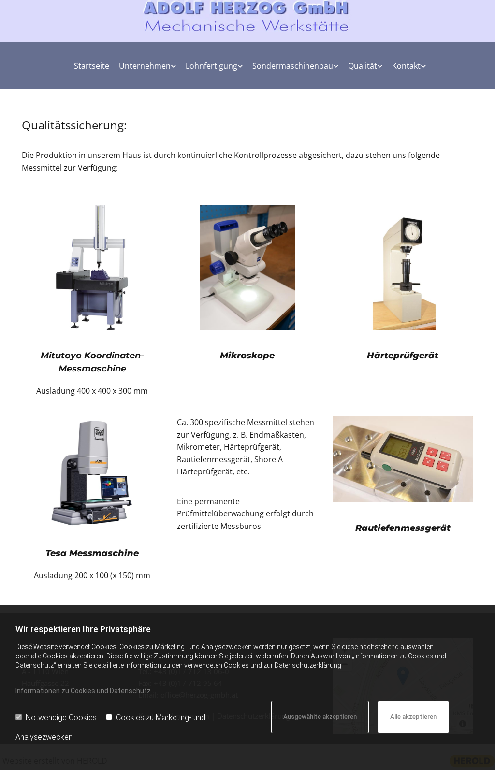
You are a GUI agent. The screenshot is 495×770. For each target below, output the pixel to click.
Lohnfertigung (211, 65)
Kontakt (406, 65)
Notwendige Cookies (61, 717)
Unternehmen (145, 65)
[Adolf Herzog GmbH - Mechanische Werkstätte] (247, 16)
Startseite (91, 65)
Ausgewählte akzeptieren (320, 716)
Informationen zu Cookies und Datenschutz (83, 691)
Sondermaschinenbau (292, 65)
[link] (145, 65)
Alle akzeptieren (413, 716)
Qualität (362, 65)
